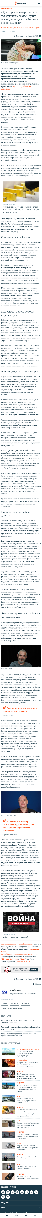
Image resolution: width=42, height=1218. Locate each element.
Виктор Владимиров (8, 27)
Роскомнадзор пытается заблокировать (17, 944)
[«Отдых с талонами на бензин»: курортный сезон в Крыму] (8, 1098)
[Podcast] (3, 1197)
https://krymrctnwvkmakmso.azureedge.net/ (19, 954)
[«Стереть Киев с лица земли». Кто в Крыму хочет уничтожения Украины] (8, 1063)
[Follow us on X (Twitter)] (8, 1192)
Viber (21, 959)
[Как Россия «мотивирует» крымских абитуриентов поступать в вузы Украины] (8, 1074)
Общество (20, 1072)
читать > (34, 969)
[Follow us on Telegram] (27, 1192)
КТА (16, 1215)
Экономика (6, 9)
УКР (25, 1215)
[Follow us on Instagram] (17, 1192)
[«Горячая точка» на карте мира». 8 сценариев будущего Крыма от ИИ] (8, 1145)
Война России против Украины (28, 1049)
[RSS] (36, 1192)
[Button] (18, 36)
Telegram (5, 959)
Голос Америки (34, 27)
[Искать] (35, 1215)
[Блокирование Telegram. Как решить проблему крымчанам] (8, 1157)
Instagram (14, 959)
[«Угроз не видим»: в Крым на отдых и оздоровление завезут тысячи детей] (8, 1134)
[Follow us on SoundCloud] (31, 1192)
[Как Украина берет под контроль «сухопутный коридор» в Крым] (8, 1051)
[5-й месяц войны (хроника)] (21, 922)
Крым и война (22, 1060)
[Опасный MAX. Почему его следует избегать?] (8, 1166)
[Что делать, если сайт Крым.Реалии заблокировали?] (8, 1176)
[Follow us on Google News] (22, 1192)
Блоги (19, 1121)
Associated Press (22, 27)
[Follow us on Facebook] (3, 1192)
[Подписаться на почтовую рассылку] (8, 1197)
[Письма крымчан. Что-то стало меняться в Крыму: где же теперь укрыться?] (8, 1123)
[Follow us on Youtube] (13, 1192)
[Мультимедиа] (7, 1215)
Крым (19, 1143)
